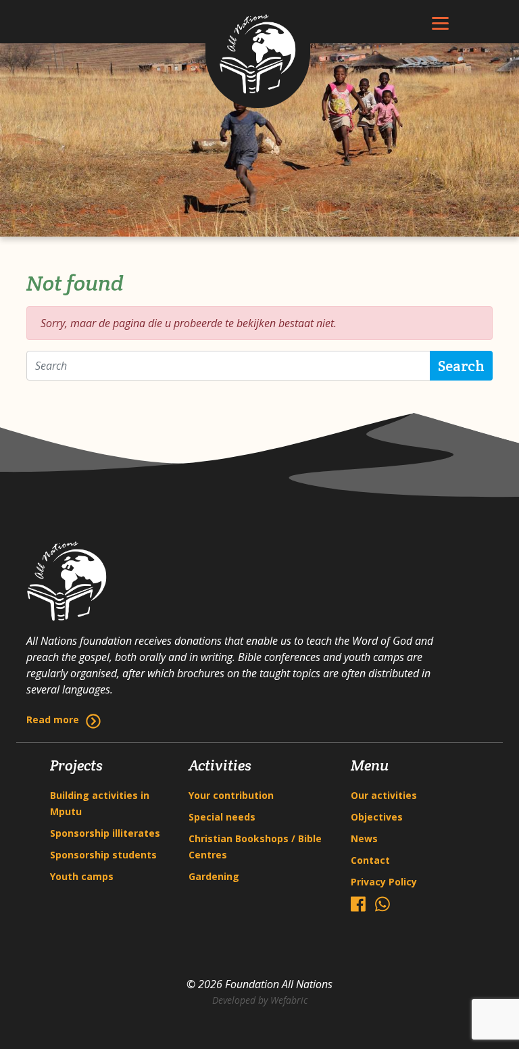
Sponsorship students (103, 854)
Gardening (214, 876)
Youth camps (82, 876)
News (364, 838)
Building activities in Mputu (99, 803)
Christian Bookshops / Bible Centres (255, 846)
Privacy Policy (384, 881)
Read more (52, 719)
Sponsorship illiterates (105, 833)
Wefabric (288, 1000)
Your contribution (231, 795)
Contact (370, 860)
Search (461, 365)
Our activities (384, 795)
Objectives (377, 816)
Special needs (222, 816)
